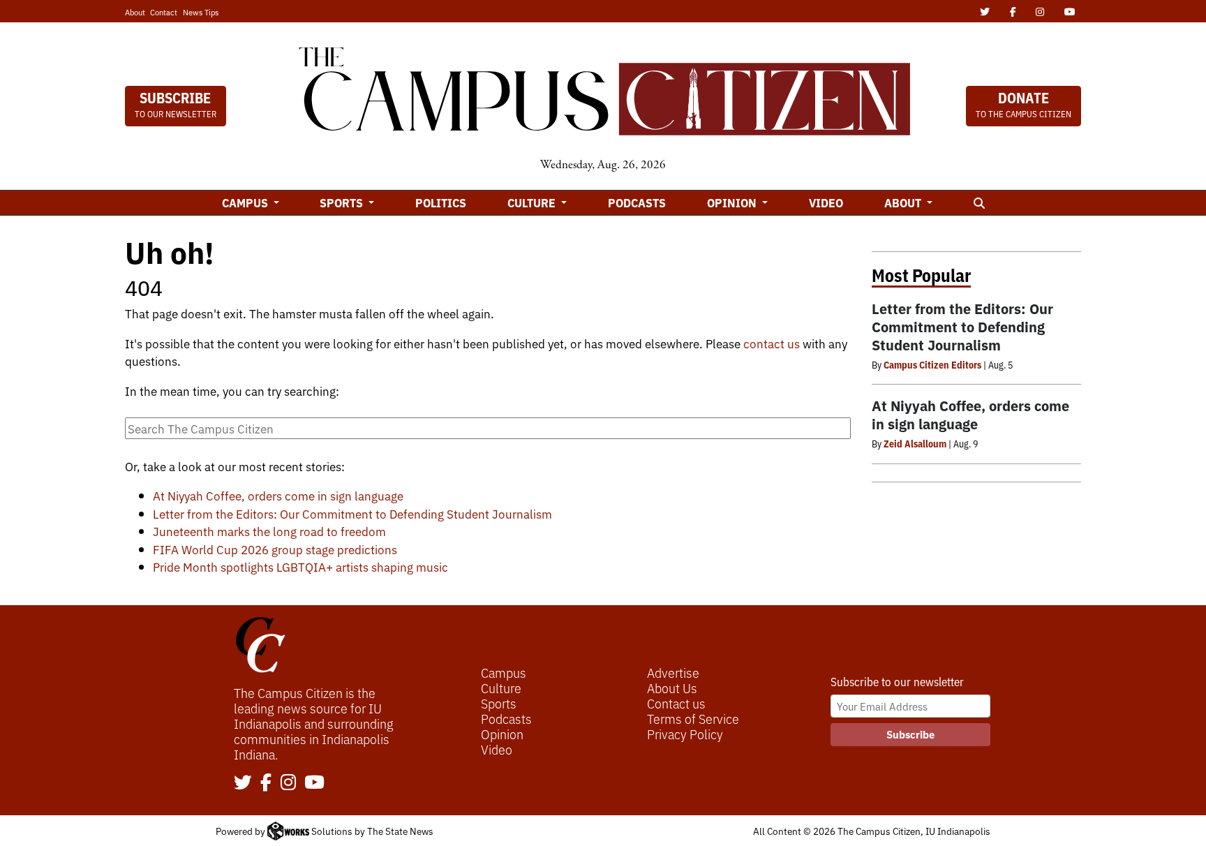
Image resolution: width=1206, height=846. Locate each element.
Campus (503, 672)
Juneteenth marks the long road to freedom (269, 531)
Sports (498, 703)
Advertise (673, 672)
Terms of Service (693, 718)
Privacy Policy (685, 734)
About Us (672, 687)
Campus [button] (246, 202)
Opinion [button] (733, 202)
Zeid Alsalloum (915, 443)
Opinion (502, 734)
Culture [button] (532, 202)
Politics (440, 202)
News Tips (200, 11)
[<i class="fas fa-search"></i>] (978, 203)
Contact (163, 11)
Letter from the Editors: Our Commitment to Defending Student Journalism (352, 513)
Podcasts (637, 202)
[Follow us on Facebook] (265, 783)
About (135, 11)
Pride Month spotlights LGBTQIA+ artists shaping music (300, 566)
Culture (501, 687)
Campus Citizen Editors (932, 364)
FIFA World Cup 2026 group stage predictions (275, 549)
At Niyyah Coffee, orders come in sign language (278, 495)
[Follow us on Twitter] (243, 783)
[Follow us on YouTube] (314, 783)
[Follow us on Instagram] (288, 783)
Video (826, 202)
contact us (771, 343)
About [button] (904, 202)
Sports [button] (343, 202)
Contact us (676, 703)
